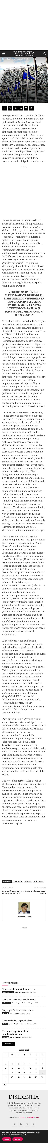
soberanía (28, 881)
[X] (10, 108)
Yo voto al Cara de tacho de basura (19, 999)
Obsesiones (11, 59)
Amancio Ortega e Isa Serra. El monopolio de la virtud (13, 892)
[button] (3, 53)
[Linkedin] (20, 108)
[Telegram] (31, 108)
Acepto (7, 1139)
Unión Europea (38, 881)
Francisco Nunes (24, 916)
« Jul (4, 1084)
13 (24, 1068)
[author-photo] (24, 913)
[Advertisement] (24, 25)
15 (36, 1068)
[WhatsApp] (15, 108)
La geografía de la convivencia (17, 1010)
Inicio (3, 59)
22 (36, 1072)
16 (42, 1068)
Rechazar (18, 1139)
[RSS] (21, 1124)
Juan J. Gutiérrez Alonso (17, 1024)
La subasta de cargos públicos (17, 1020)
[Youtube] (33, 1124)
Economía (6, 1037)
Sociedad (6, 1013)
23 (42, 1072)
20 (24, 1072)
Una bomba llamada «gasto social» (35, 892)
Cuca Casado (14, 1013)
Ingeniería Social (22, 59)
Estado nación (17, 881)
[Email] (26, 108)
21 (30, 1072)
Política (5, 1024)
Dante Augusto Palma (19, 1003)
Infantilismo (6, 1003)
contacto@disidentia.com (29, 1118)
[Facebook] (4, 108)
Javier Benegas (20, 992)
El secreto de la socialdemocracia (19, 989)
